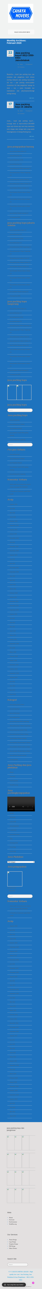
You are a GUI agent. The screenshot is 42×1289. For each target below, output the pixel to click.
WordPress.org (14, 785)
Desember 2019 (14, 665)
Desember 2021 (14, 601)
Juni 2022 (12, 576)
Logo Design (12, 1242)
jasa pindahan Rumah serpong (18, 213)
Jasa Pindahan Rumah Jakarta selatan (20, 192)
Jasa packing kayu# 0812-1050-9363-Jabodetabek (24, 57)
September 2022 (14, 572)
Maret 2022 (13, 589)
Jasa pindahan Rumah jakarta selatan (20, 206)
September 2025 (14, 525)
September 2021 (14, 610)
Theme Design (13, 1239)
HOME (12, 813)
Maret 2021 (13, 635)
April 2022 (13, 584)
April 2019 (13, 694)
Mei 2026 (12, 513)
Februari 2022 (14, 593)
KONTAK (13, 817)
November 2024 (14, 538)
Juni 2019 (12, 686)
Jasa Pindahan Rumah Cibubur (18, 188)
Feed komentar (14, 780)
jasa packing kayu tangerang (17, 439)
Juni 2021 (12, 622)
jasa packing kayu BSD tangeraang (19, 168)
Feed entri (12, 776)
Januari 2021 (13, 639)
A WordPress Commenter (17, 491)
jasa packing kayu (15, 155)
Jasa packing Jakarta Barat (17, 151)
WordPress (28, 1286)
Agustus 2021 (13, 614)
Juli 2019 (12, 681)
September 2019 (14, 673)
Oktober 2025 (13, 521)
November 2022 (14, 567)
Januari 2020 (13, 660)
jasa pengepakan (14, 826)
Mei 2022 (12, 580)
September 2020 (14, 643)
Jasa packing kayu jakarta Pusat (18, 179)
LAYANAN (13, 830)
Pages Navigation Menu (22, 32)
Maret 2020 (13, 652)
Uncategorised (29, 64)
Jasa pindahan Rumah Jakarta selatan (20, 199)
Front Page (13, 847)
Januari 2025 (13, 534)
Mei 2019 (12, 690)
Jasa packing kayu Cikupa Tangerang (20, 172)
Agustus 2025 (13, 529)
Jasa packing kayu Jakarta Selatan (19, 183)
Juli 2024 (12, 542)
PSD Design (12, 1246)
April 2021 (13, 631)
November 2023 (14, 551)
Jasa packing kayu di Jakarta (23, 105)
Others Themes (13, 1248)
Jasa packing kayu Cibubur (17, 424)
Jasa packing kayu (15, 420)
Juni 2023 (12, 563)
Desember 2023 (14, 546)
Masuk (11, 772)
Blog (11, 838)
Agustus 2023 (13, 555)
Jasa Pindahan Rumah (16, 428)
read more (31, 98)
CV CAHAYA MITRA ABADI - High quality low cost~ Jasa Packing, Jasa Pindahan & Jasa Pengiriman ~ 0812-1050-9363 (20, 1276)
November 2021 (14, 605)
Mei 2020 (12, 648)
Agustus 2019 (13, 677)
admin (21, 64)
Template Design (13, 1244)
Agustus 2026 (13, 504)
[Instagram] (33, 1283)
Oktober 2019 (13, 669)
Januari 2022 (13, 597)
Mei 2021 (12, 627)
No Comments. (21, 67)
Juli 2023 (12, 559)
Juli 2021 (12, 618)
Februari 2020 (14, 656)
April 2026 (13, 517)
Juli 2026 (12, 508)
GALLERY (13, 821)
